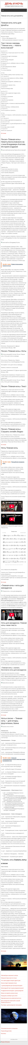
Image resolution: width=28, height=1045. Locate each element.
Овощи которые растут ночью (9, 978)
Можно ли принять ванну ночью (9, 993)
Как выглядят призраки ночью (9, 983)
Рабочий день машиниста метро (9, 975)
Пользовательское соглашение (9, 1028)
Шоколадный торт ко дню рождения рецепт (12, 988)
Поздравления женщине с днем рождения (12, 990)
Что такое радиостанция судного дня (10, 980)
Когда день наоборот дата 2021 (9, 995)
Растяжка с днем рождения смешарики (11, 1005)
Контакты (3, 1033)
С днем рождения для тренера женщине (11, 985)
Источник (3, 133)
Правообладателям (6, 1031)
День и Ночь (14, 3)
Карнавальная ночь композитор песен (11, 998)
